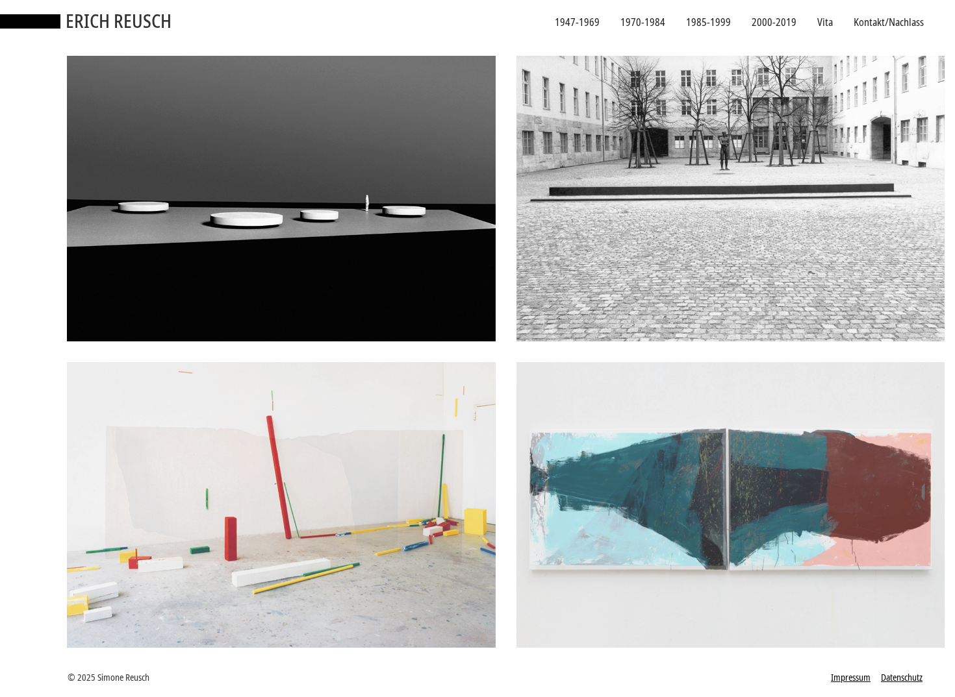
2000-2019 (774, 22)
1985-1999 (708, 22)
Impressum (851, 677)
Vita (825, 22)
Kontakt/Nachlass (889, 22)
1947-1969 (577, 22)
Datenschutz (902, 677)
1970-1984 (642, 22)
